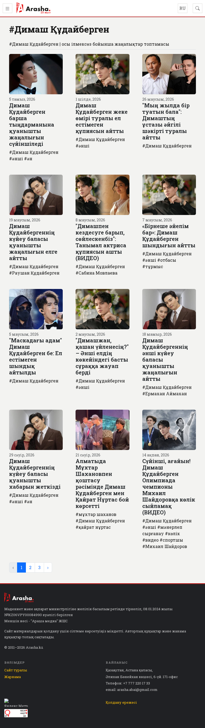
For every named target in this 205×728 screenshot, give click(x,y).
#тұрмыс (152, 266)
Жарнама (12, 676)
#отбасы (166, 260)
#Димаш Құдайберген (33, 152)
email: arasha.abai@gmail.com (131, 689)
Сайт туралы (15, 670)
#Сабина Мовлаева (96, 273)
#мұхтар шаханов (96, 514)
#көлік (172, 533)
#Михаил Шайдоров (164, 546)
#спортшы (171, 540)
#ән (28, 158)
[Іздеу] (197, 8)
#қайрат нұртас (93, 527)
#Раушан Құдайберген (34, 273)
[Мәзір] (7, 8)
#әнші (16, 158)
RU (182, 8)
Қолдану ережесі (121, 702)
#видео (150, 540)
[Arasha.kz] (33, 8)
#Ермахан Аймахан (164, 393)
